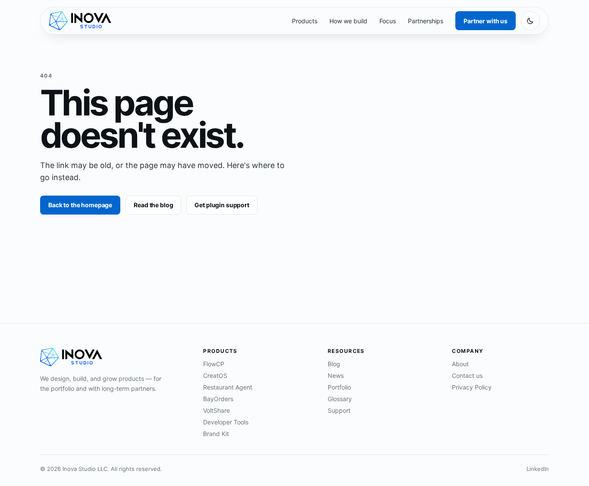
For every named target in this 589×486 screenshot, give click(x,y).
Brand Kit (216, 433)
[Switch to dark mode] (530, 20)
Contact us (467, 375)
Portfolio (339, 387)
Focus (387, 21)
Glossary (340, 398)
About (460, 364)
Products (304, 21)
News (336, 375)
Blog (334, 364)
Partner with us (486, 21)
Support (339, 410)
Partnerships (425, 21)
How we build (348, 21)
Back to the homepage (80, 205)
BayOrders (218, 398)
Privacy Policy (472, 387)
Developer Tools (225, 422)
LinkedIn (537, 468)
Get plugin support (221, 205)
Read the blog (153, 205)
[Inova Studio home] (80, 20)
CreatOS (215, 375)
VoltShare (216, 410)
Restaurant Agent (227, 387)
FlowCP (213, 364)
